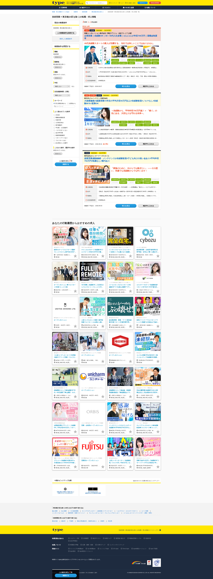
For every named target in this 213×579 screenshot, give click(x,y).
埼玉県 (110, 521)
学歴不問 (58, 120)
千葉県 (71, 521)
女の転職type (92, 548)
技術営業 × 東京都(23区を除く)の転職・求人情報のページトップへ (139, 530)
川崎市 (102, 521)
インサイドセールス (58, 513)
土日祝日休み (60, 122)
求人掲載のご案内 (131, 3)
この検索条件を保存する (65, 33)
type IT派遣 (154, 548)
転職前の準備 (74, 545)
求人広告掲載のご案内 (91, 572)
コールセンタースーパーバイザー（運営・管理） (138, 513)
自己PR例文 (73, 541)
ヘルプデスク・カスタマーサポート (127, 511)
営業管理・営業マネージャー (76, 513)
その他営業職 (74, 511)
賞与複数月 (59, 125)
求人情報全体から (60, 103)
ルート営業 (145, 511)
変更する (58, 57)
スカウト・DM (74, 538)
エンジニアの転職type (76, 548)
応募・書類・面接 (87, 545)
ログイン (142, 3)
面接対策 (148, 538)
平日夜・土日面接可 (62, 127)
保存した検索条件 (66, 39)
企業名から (72, 103)
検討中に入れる (148, 86)
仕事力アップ (101, 545)
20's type (115, 548)
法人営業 (64, 511)
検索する (66, 164)
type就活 (72, 551)
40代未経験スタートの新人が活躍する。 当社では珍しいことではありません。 (119, 43)
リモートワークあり (62, 138)
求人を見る (126, 86)
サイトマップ (114, 3)
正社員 (58, 115)
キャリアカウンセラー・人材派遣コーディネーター (97, 511)
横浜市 (63, 521)
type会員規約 (81, 572)
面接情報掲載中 (60, 135)
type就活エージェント (86, 551)
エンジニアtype (104, 548)
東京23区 (55, 521)
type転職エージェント (140, 548)
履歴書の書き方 (120, 538)
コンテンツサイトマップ (116, 545)
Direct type (126, 548)
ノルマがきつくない (62, 130)
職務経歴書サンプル (135, 538)
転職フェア (108, 538)
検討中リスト (97, 538)
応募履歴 (86, 538)
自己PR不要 (59, 133)
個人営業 (54, 511)
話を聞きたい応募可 (62, 143)
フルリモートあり (61, 140)
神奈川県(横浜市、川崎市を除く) (87, 521)
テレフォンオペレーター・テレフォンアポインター (104, 513)
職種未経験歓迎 (60, 117)
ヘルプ (122, 3)
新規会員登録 (155, 3)
